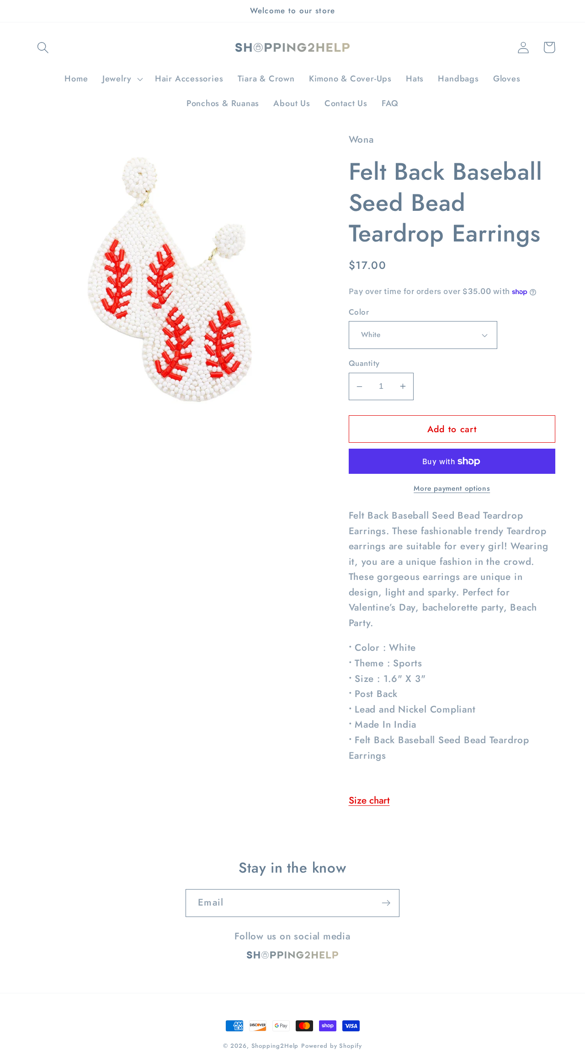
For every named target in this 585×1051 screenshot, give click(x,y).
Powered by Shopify (331, 1045)
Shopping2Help (275, 1045)
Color (359, 312)
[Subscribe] (386, 903)
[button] (43, 47)
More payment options (452, 488)
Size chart (369, 800)
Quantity (364, 363)
